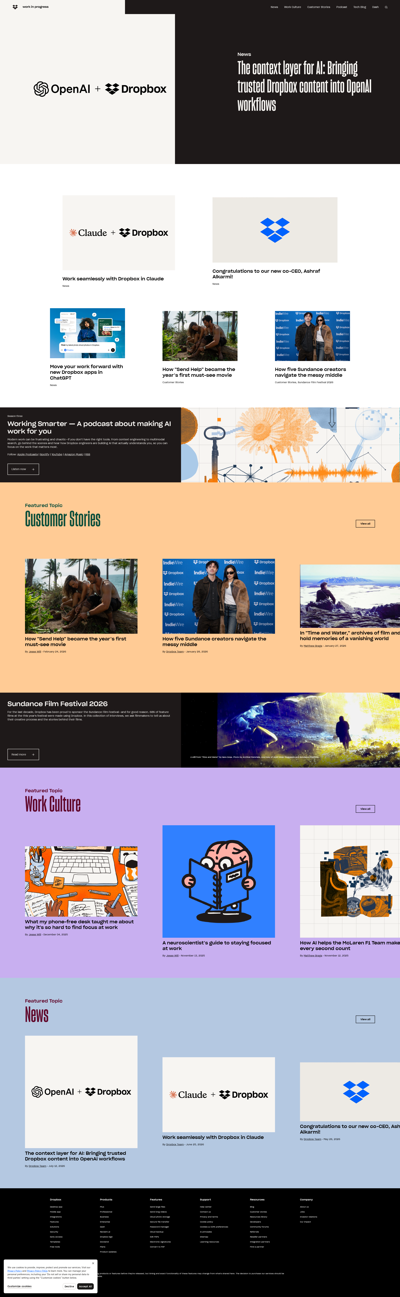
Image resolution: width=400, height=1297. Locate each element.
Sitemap (204, 1237)
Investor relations (308, 1217)
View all (365, 523)
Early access (56, 1237)
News (274, 7)
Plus (102, 1207)
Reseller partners (258, 1237)
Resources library (258, 1217)
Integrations (56, 1217)
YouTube (57, 454)
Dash (375, 7)
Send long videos (158, 1212)
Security (54, 1232)
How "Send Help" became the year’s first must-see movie (198, 372)
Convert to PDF (157, 1247)
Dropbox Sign (106, 1237)
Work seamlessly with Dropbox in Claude (113, 279)
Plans (102, 1247)
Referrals (254, 1232)
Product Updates (108, 1252)
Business (104, 1217)
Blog (252, 1207)
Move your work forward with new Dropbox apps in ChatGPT (86, 372)
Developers (255, 1222)
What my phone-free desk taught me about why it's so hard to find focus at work (79, 924)
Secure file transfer (159, 1222)
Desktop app (56, 1207)
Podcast (341, 7)
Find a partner (257, 1247)
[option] (69, 606)
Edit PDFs (154, 1237)
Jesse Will (172, 955)
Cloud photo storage (160, 1217)
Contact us (205, 1212)
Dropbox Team (175, 651)
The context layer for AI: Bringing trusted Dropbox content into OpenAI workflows (305, 87)
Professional (106, 1212)
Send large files (157, 1207)
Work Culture (292, 7)
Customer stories (258, 1212)
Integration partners (260, 1242)
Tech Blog (359, 7)
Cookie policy (206, 1222)
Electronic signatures (160, 1242)
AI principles (206, 1232)
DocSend (104, 1242)
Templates (55, 1242)
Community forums (259, 1227)
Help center (206, 1207)
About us (304, 1207)
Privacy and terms (209, 1217)
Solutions (54, 1227)
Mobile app (55, 1212)
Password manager (159, 1227)
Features (54, 1222)
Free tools (55, 1247)
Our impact (305, 1222)
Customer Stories (318, 7)
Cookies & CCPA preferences (214, 1227)
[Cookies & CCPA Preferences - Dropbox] (51, 1276)
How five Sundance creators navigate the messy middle (310, 372)
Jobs (302, 1212)
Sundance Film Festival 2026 (315, 382)
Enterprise (105, 1222)
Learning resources (209, 1242)
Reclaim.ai (105, 1232)
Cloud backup (156, 1232)
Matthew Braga (313, 645)
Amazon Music (74, 454)
